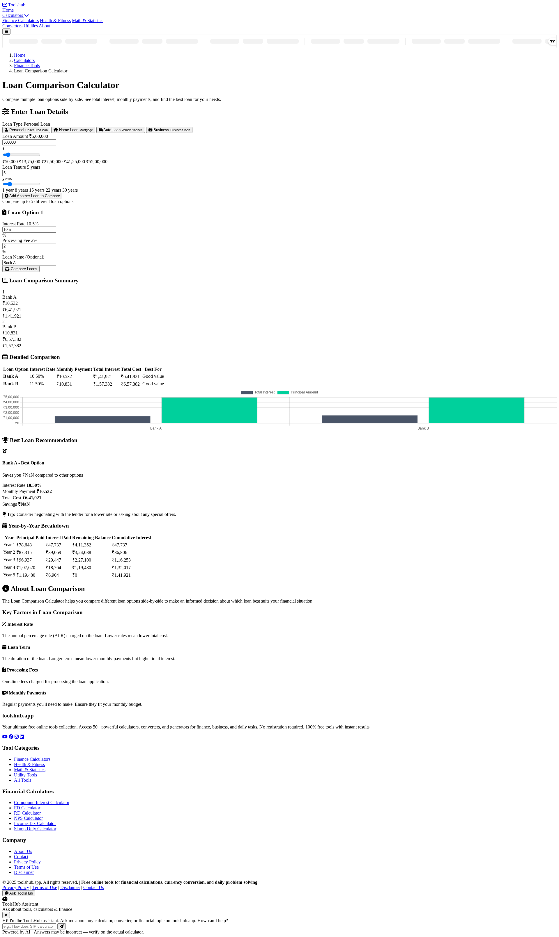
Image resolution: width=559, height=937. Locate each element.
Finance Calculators (20, 20)
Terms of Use (26, 867)
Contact (21, 856)
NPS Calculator (28, 818)
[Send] (61, 926)
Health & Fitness (55, 20)
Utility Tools (25, 774)
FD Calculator (27, 807)
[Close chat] (6, 915)
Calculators (13, 15)
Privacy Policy (27, 861)
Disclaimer (24, 872)
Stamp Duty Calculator (35, 828)
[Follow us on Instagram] (17, 736)
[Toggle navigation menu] (6, 31)
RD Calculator (27, 812)
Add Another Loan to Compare (34, 196)
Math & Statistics (87, 20)
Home (8, 10)
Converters (12, 25)
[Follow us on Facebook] (11, 736)
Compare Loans (23, 269)
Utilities (31, 25)
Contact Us (93, 887)
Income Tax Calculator (35, 823)
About (44, 25)
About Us (23, 851)
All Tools (22, 780)
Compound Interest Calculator (41, 802)
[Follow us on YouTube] (5, 736)
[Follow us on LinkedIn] (22, 736)
